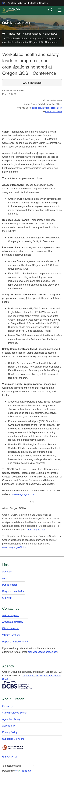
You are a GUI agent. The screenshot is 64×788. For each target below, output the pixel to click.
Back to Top (10, 756)
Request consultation (13, 591)
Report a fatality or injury (15, 641)
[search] (50, 10)
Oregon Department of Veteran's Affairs (12, 747)
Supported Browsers (13, 738)
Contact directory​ (14, 621)
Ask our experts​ (10, 615)
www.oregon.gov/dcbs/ (14, 547)
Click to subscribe (53, 111)
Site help (7, 597)
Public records (9, 584)
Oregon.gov (8, 706)
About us (7, 571)
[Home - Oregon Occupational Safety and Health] (3, 33)
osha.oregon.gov (36, 529)
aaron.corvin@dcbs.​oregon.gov (47, 107)
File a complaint (10, 628)
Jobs (4, 578)
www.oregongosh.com (23, 494)
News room (15, 33)
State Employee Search (14, 712)
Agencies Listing (11, 719)
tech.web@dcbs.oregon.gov (42, 652)
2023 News (51, 33)
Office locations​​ (12, 635)
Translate (26, 770)
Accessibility (8, 725)
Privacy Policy (9, 732)
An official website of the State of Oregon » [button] (28, 2)
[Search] (50, 10)
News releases (33, 33)
